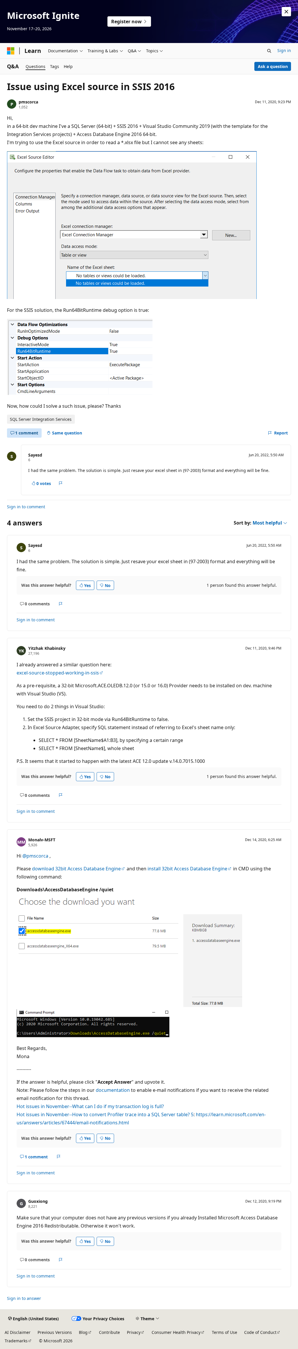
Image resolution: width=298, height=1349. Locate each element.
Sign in (284, 50)
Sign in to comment (26, 506)
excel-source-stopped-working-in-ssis (58, 673)
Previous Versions (55, 1332)
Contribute (109, 1332)
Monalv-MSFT (41, 839)
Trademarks (16, 1340)
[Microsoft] (11, 51)
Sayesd (35, 455)
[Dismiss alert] (286, 11)
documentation (113, 1090)
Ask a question (273, 66)
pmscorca (28, 102)
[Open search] (269, 51)
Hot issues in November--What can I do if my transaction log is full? (90, 1106)
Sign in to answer (24, 1298)
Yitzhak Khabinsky (46, 648)
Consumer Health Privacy (176, 1332)
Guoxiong (38, 1201)
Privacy (134, 1332)
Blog (83, 1332)
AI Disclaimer (18, 1332)
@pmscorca (35, 856)
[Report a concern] (61, 483)
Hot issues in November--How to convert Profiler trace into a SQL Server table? (103, 1114)
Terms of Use (224, 1332)
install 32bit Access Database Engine (187, 868)
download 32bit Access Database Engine (76, 868)
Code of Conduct (260, 1332)
